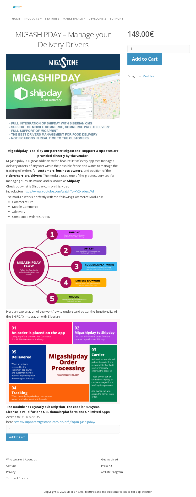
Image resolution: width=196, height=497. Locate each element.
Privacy (11, 472)
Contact (11, 465)
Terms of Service (17, 478)
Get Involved (109, 459)
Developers (97, 18)
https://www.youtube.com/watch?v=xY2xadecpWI (59, 191)
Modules (148, 76)
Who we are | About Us (21, 459)
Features (52, 18)
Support (117, 18)
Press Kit (106, 465)
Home (16, 18)
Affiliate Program (112, 472)
